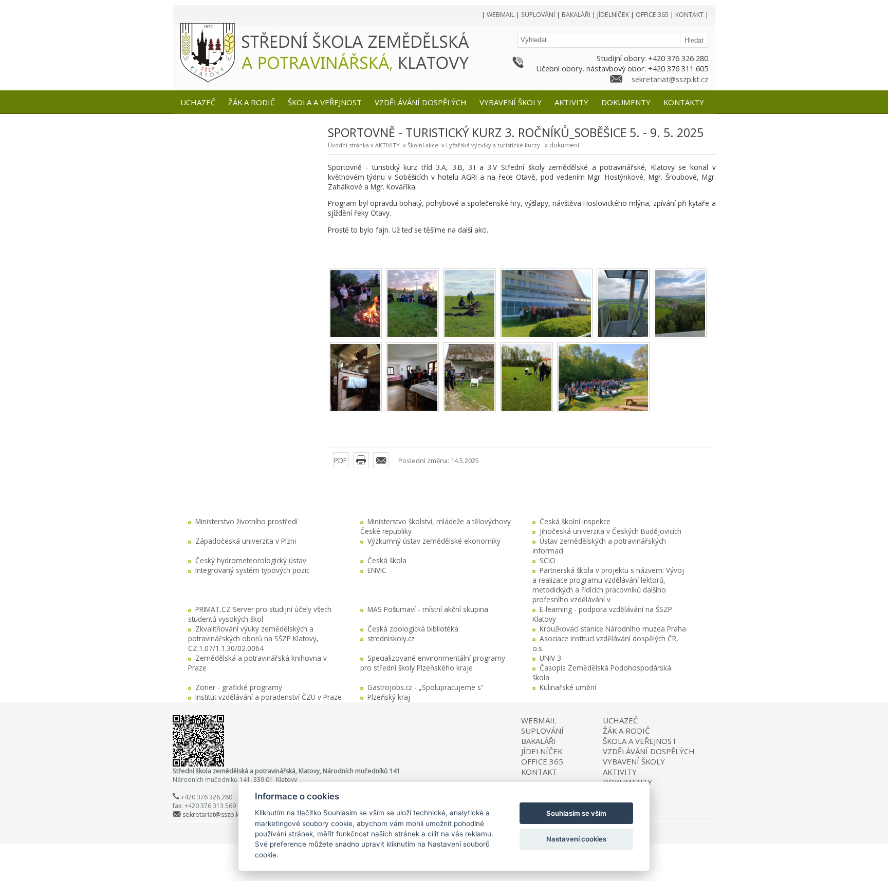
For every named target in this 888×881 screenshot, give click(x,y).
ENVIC (376, 570)
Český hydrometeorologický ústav (250, 560)
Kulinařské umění (568, 687)
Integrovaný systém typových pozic (252, 570)
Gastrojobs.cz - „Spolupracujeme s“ (425, 687)
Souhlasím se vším (576, 813)
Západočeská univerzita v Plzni (245, 541)
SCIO (548, 560)
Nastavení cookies (576, 839)
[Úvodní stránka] (207, 80)
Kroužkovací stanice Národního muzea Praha (613, 629)
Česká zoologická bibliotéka (412, 629)
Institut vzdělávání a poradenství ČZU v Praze (268, 697)
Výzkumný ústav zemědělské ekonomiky (434, 541)
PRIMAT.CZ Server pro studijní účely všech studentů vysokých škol (259, 614)
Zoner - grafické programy (238, 687)
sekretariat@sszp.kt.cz (670, 79)
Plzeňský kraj (388, 697)
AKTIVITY (387, 145)
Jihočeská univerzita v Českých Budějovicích (610, 531)
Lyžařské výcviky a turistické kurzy (493, 145)
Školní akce (423, 145)
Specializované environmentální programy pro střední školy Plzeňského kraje (432, 663)
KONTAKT (539, 772)
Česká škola (386, 560)
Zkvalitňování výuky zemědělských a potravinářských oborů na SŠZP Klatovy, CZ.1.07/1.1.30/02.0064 (253, 638)
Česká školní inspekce (575, 521)
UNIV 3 (550, 658)
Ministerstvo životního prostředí (246, 521)
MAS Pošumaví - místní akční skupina (427, 609)
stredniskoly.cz (391, 638)
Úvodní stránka (348, 145)
